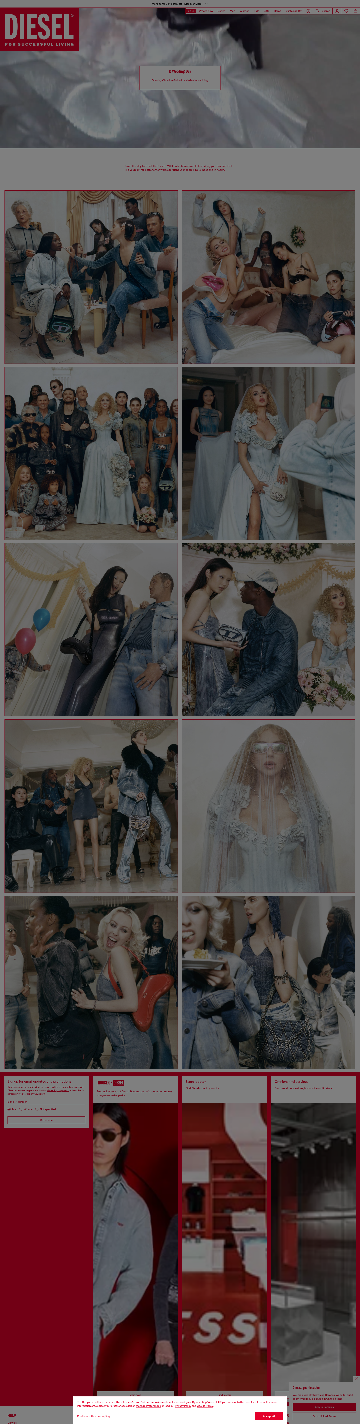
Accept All (269, 1416)
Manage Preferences (148, 1405)
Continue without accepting (93, 1416)
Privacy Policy (183, 1405)
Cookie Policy (205, 1405)
